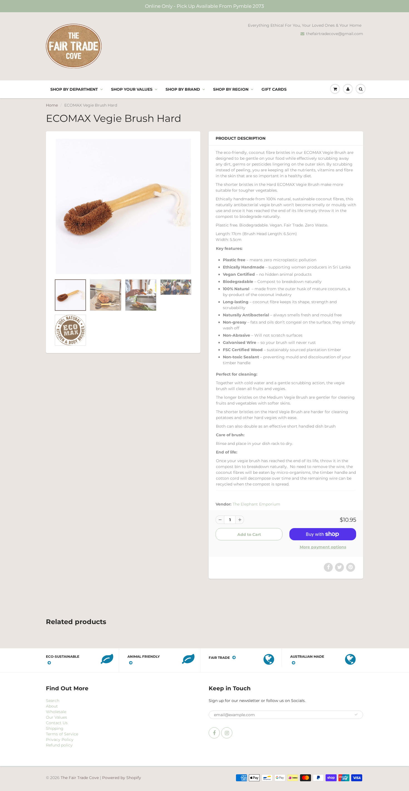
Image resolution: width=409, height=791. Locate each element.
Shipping (54, 728)
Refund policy (59, 745)
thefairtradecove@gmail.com (334, 33)
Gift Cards (274, 89)
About (52, 706)
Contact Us (57, 722)
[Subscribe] (356, 714)
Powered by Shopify (121, 777)
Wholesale (56, 711)
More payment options (323, 546)
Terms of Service (62, 733)
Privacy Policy (59, 739)
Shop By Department (74, 89)
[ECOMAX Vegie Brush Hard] (123, 206)
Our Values (56, 717)
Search (52, 700)
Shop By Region (230, 89)
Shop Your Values (131, 89)
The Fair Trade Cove (80, 777)
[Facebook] (214, 732)
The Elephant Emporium (256, 504)
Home (52, 105)
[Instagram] (226, 732)
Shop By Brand (183, 89)
